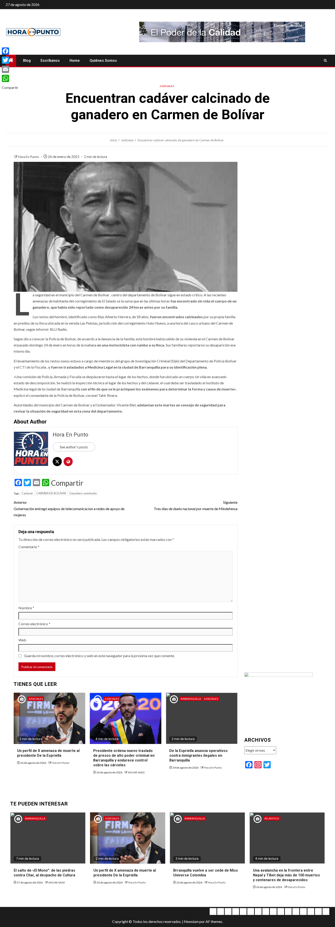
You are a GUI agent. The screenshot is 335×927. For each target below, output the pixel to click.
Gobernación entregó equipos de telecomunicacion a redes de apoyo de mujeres (69, 508)
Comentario (28, 547)
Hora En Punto (29, 157)
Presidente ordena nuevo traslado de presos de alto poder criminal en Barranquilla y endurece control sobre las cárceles (124, 758)
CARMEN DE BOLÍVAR (51, 493)
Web (22, 640)
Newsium (191, 921)
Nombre (26, 608)
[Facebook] (10, 51)
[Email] (10, 69)
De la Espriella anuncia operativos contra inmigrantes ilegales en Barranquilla (198, 755)
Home (75, 60)
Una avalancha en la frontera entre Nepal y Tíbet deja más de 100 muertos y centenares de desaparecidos (286, 875)
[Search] (325, 60)
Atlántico (271, 818)
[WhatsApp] (10, 78)
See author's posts (74, 447)
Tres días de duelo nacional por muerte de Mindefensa (195, 505)
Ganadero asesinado (83, 493)
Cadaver (27, 493)
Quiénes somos (103, 60)
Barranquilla (191, 698)
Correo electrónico (34, 624)
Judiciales (167, 86)
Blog (27, 60)
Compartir (67, 483)
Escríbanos (50, 60)
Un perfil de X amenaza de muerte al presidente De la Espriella (48, 753)
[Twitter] (10, 60)
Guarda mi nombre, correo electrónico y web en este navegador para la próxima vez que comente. (99, 655)
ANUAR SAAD (136, 772)
